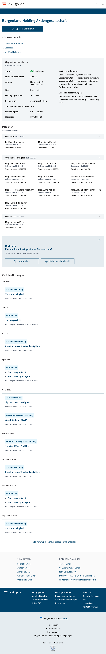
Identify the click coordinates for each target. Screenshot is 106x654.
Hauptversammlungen (65, 596)
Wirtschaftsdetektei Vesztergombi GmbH (77, 579)
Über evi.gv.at (88, 603)
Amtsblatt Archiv (39, 596)
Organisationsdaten (14, 43)
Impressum (53, 624)
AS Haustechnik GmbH (26, 575)
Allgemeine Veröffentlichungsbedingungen (53, 635)
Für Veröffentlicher (40, 599)
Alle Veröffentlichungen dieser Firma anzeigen (54, 542)
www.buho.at (36, 116)
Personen (9, 47)
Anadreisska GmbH (25, 579)
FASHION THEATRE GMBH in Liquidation (77, 575)
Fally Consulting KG (68, 571)
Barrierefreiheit (53, 628)
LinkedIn (64, 618)
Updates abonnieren (25, 28)
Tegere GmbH (65, 563)
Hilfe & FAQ (36, 603)
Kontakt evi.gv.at (90, 606)
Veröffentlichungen (13, 52)
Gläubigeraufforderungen (66, 599)
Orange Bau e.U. (24, 571)
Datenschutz (61, 603)
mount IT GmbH (24, 563)
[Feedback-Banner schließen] (99, 240)
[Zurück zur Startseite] (13, 4)
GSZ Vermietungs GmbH (70, 567)
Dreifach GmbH (23, 567)
